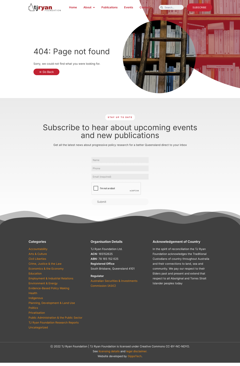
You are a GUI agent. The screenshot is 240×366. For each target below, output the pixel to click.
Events (128, 7)
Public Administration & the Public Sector (55, 317)
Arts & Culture (38, 254)
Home (73, 7)
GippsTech (135, 356)
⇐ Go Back (46, 72)
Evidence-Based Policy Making (49, 288)
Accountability (38, 249)
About (87, 7)
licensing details (109, 351)
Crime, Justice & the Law (45, 263)
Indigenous (36, 298)
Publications (109, 7)
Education (35, 273)
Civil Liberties (37, 258)
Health (33, 293)
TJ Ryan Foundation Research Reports (54, 322)
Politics (33, 307)
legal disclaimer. (136, 351)
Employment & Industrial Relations (51, 278)
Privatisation (37, 312)
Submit (101, 201)
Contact (145, 7)
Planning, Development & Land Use (52, 303)
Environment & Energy (43, 283)
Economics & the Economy (46, 268)
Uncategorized (38, 327)
